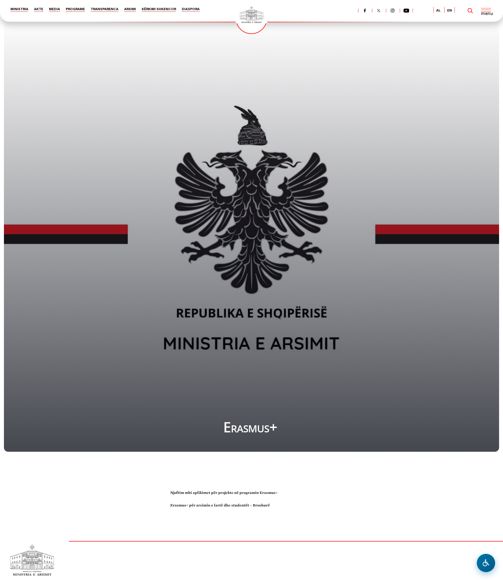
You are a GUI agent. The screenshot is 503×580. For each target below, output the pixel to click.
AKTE (38, 9)
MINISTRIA (19, 9)
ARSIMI (130, 9)
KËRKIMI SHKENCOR (159, 9)
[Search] (470, 10)
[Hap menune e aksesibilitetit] (486, 563)
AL (438, 10)
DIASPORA (191, 9)
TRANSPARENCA (104, 9)
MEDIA (54, 9)
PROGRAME (75, 9)
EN (449, 10)
